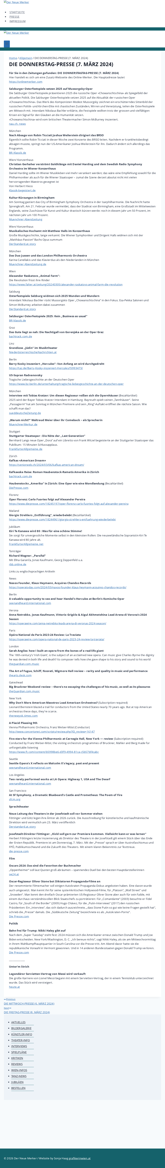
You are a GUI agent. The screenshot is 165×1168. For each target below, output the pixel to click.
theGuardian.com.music (24, 691)
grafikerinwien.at (80, 1158)
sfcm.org (14, 799)
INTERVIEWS (19, 1046)
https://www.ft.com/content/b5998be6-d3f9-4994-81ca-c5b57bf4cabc (54, 752)
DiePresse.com (18, 488)
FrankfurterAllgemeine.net (26, 544)
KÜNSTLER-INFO (21, 1034)
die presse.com (19, 851)
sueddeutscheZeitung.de (25, 413)
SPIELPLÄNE (19, 1052)
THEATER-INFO (20, 1040)
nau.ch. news (17, 124)
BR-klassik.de (17, 320)
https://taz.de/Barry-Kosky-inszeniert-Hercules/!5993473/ (46, 368)
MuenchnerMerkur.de (23, 424)
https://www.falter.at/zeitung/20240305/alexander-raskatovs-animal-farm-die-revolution (65, 284)
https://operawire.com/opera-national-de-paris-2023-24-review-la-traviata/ (56, 639)
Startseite (17, 12)
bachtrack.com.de (20, 336)
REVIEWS (17, 1064)
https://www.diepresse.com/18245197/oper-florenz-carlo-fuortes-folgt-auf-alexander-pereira (68, 504)
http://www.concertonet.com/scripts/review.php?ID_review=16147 (52, 731)
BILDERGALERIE (21, 1028)
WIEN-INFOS (19, 1070)
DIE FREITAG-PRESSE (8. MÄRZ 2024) (27, 1010)
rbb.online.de (17, 564)
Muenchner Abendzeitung (25, 219)
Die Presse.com (19, 916)
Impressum (18, 21)
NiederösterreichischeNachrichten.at (33, 352)
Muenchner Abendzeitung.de (27, 264)
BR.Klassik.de (17, 153)
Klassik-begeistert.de (22, 190)
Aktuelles (18, 1022)
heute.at (14, 987)
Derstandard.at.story (22, 826)
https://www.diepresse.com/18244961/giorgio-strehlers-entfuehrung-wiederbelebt (62, 519)
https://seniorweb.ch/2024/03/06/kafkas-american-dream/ (46, 465)
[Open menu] (7, 44)
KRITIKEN (17, 1058)
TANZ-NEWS (19, 1076)
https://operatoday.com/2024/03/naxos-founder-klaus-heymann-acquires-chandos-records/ (67, 587)
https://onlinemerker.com (25, 81)
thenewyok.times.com (23, 715)
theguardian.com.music (24, 664)
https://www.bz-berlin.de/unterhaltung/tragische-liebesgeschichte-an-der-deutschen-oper (66, 384)
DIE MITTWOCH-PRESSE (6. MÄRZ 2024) (29, 1001)
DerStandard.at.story (22, 244)
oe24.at (14, 874)
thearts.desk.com (20, 675)
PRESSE (14, 16)
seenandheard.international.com (30, 603)
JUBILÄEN (17, 1082)
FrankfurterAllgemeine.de (25, 449)
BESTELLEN (18, 1088)
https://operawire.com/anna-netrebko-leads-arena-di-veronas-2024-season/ (57, 623)
